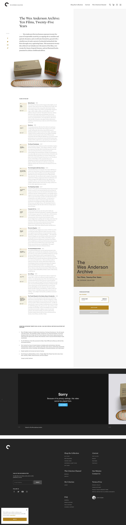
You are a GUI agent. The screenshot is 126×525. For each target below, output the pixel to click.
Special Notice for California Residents (103, 491)
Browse (66, 474)
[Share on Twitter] (7, 41)
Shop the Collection (77, 5)
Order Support (68, 502)
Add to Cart (94, 307)
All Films (66, 456)
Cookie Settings (96, 487)
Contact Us (96, 473)
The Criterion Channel (99, 5)
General (66, 500)
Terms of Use (97, 482)
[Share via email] (7, 45)
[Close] (26, 510)
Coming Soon (67, 460)
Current (87, 5)
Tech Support (68, 504)
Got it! (15, 519)
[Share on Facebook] (7, 38)
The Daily (94, 463)
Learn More (12, 515)
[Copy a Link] (7, 48)
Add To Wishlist (94, 312)
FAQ (66, 497)
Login (66, 485)
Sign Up (66, 476)
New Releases (68, 458)
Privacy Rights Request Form (100, 489)
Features (94, 460)
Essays (94, 458)
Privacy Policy (96, 485)
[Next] (123, 399)
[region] (15, 516)
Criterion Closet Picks (70, 463)
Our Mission (96, 471)
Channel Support (69, 507)
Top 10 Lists (95, 456)
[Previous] (2, 399)
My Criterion (69, 482)
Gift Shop (67, 465)
